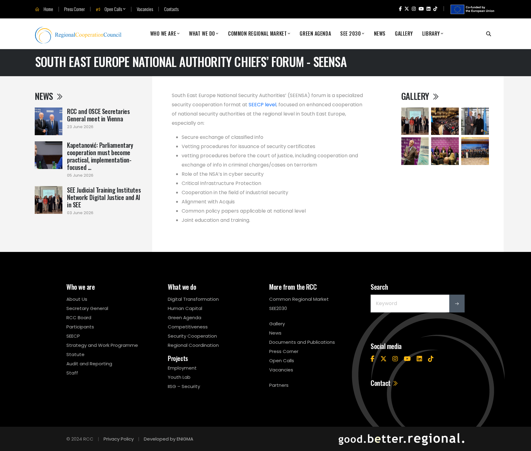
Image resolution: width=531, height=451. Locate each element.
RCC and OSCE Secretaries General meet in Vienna (98, 115)
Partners (279, 385)
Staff (72, 373)
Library (431, 33)
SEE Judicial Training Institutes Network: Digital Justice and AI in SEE (104, 197)
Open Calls (113, 9)
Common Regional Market (257, 33)
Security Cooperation (192, 336)
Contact (381, 383)
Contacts (171, 9)
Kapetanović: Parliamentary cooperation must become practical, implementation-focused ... (100, 156)
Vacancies (145, 9)
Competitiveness (188, 327)
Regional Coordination (193, 345)
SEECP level (262, 104)
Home (48, 9)
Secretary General (87, 308)
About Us (76, 299)
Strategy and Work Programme (102, 345)
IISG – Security (184, 386)
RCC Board (78, 317)
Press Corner (74, 9)
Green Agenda (315, 33)
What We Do (202, 33)
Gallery (404, 33)
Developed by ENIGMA (168, 439)
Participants (80, 327)
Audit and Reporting (89, 363)
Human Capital (185, 308)
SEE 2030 (350, 33)
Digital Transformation (193, 299)
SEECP (73, 336)
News (380, 33)
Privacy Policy (119, 439)
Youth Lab (179, 377)
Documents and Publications (302, 342)
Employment (182, 368)
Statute (75, 354)
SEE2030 (278, 308)
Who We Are (163, 33)
